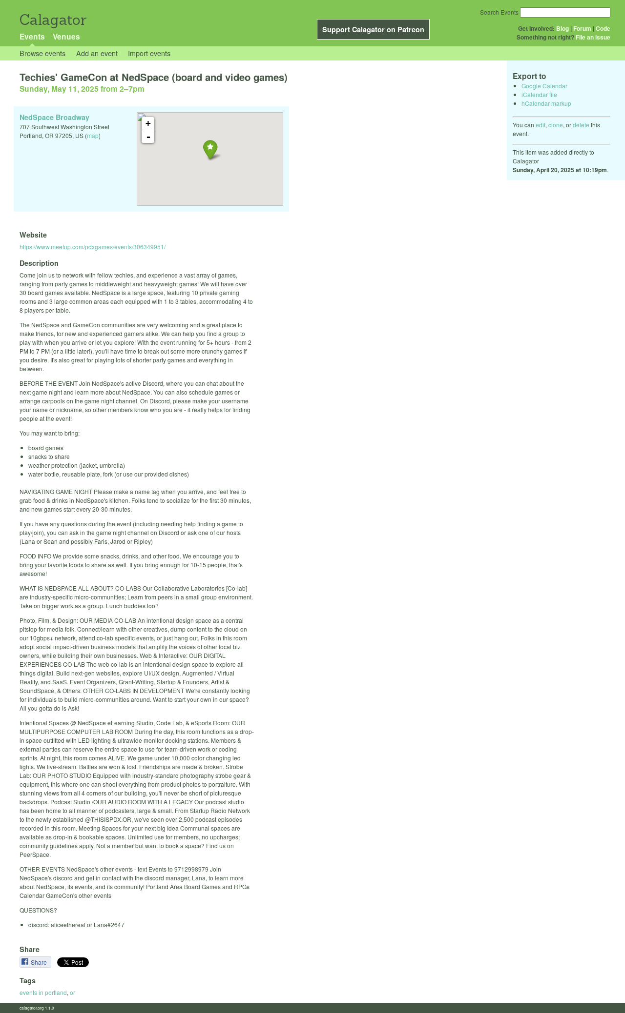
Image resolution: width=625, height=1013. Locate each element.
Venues (66, 36)
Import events (149, 53)
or (72, 992)
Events (32, 36)
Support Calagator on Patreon (373, 29)
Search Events (499, 12)
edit (540, 124)
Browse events (42, 53)
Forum (582, 28)
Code (603, 28)
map (93, 135)
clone (555, 124)
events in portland (43, 992)
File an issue (593, 37)
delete (581, 124)
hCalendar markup (546, 103)
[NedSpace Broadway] (210, 149)
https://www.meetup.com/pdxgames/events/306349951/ (93, 246)
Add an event (97, 53)
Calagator (52, 19)
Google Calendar (544, 85)
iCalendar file (539, 94)
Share (39, 962)
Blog (562, 28)
